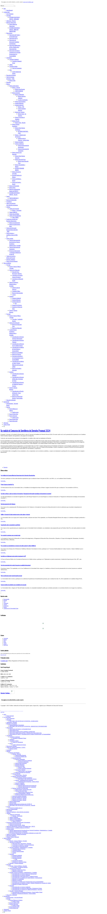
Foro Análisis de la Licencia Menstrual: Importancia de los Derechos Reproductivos (18, 475)
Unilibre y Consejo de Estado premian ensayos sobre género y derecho (15, 514)
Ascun (4, 643)
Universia (5, 638)
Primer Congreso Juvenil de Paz (7, 484)
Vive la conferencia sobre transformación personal (11, 576)
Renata (5, 639)
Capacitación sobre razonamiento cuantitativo (10, 525)
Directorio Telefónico (6, 693)
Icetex (4, 642)
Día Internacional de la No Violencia (8, 504)
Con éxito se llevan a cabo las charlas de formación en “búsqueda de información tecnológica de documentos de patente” (26, 494)
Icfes (4, 641)
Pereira (5, 607)
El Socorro (5, 605)
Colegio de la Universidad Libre (10, 608)
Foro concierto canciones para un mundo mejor (10, 535)
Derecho (5, 467)
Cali (4, 601)
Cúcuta (5, 604)
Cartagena (5, 603)
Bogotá (5, 600)
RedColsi (5, 645)
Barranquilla (6, 599)
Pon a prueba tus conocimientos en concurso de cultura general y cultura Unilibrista (18, 546)
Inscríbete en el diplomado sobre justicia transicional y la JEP (13, 556)
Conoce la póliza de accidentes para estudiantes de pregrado (13, 585)
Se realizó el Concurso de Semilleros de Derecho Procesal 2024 (25, 430)
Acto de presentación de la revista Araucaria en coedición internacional (15, 565)
